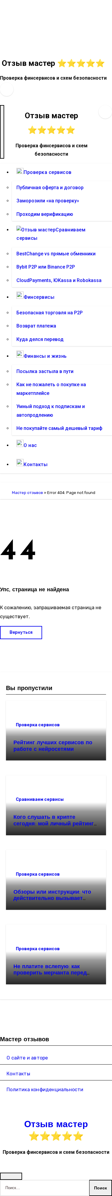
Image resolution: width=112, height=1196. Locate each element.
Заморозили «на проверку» (47, 201)
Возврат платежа (36, 326)
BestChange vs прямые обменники (56, 254)
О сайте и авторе (27, 1058)
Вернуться (21, 632)
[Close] (11, 1176)
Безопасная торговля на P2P (49, 313)
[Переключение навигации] (2, 132)
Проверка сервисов (38, 724)
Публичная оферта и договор (50, 187)
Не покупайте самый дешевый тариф (59, 428)
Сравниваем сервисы (40, 799)
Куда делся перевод (40, 339)
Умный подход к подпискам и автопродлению (50, 411)
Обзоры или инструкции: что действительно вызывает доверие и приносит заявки (52, 899)
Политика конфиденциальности (45, 1089)
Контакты (18, 1074)
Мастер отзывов (27, 492)
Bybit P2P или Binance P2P (45, 267)
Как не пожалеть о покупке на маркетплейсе (51, 389)
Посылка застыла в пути (44, 371)
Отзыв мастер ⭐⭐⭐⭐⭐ (53, 63)
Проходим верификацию (44, 214)
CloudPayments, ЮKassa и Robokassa (59, 280)
